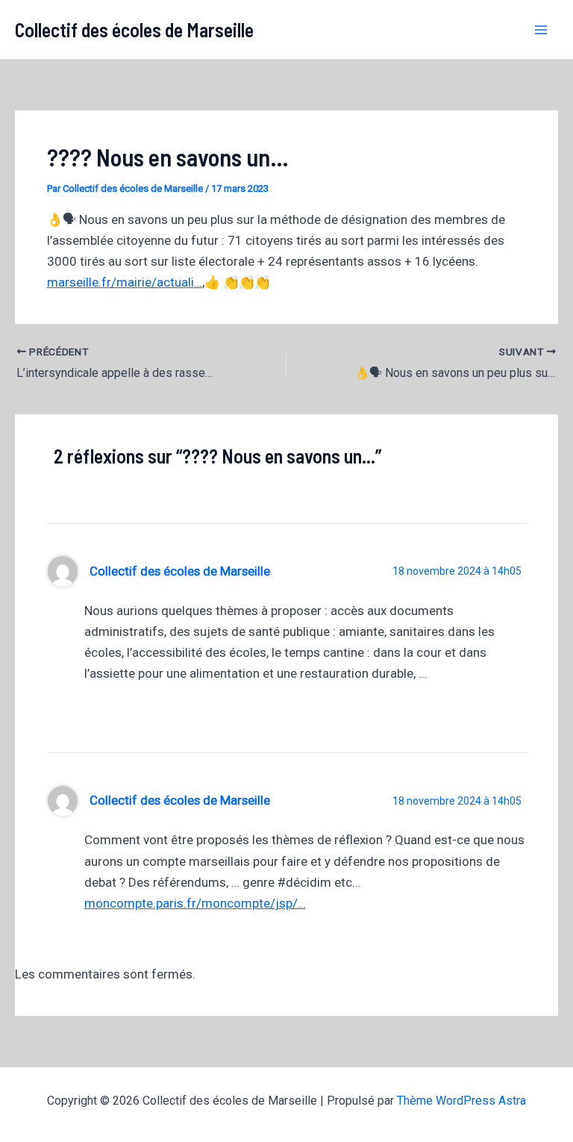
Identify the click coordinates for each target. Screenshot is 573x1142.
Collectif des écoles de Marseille (134, 29)
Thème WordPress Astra (461, 1100)
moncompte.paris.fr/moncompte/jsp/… (195, 903)
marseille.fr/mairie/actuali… (124, 282)
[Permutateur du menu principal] (542, 30)
